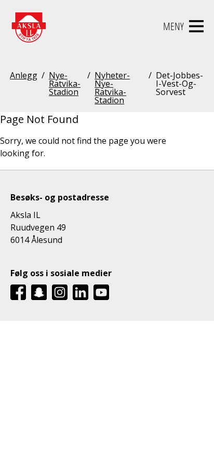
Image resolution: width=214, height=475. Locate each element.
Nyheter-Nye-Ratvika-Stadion (112, 87)
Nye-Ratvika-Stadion (65, 84)
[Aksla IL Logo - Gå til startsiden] (28, 26)
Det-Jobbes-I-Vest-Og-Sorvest (179, 84)
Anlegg (23, 76)
